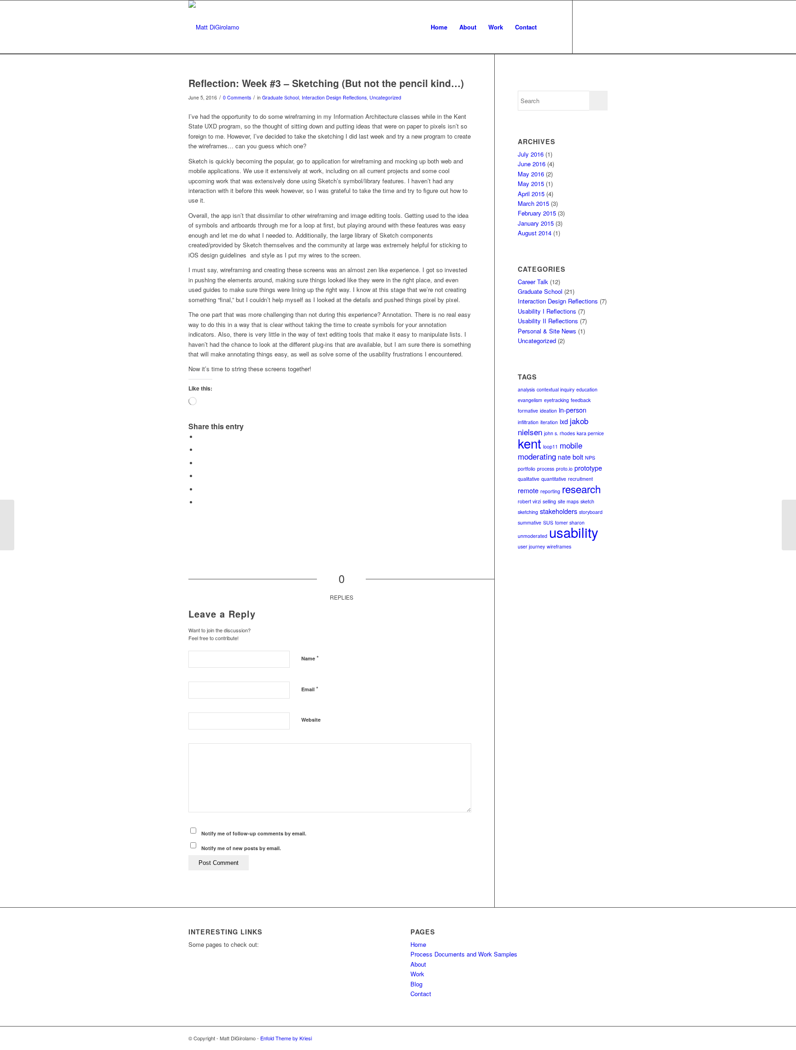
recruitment (580, 478)
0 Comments (237, 97)
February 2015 (537, 213)
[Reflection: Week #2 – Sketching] (7, 525)
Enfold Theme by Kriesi (286, 1038)
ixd (564, 421)
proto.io (564, 468)
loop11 (550, 446)
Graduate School (280, 97)
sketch (587, 501)
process (545, 468)
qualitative (528, 478)
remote (528, 490)
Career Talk (533, 281)
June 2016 (531, 163)
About (418, 964)
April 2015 (531, 193)
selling (549, 501)
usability (573, 532)
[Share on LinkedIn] (200, 463)
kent (529, 443)
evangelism (530, 400)
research (581, 488)
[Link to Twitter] (587, 27)
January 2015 (536, 223)
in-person (572, 409)
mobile (571, 445)
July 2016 (531, 154)
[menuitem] (439, 27)
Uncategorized (385, 97)
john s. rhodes (559, 433)
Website (311, 719)
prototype (588, 467)
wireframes (559, 546)
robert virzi (529, 501)
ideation (548, 410)
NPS (590, 457)
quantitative (553, 478)
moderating (537, 456)
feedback (581, 400)
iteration (549, 422)
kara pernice (590, 433)
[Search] (552, 27)
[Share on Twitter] (200, 449)
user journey (531, 546)
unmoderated (532, 535)
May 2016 (531, 173)
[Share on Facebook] (200, 436)
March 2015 (533, 203)
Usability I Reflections (547, 311)
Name (310, 657)
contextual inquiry (555, 389)
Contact (420, 993)
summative (529, 522)
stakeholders (558, 511)
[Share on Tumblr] (200, 476)
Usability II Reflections (548, 320)
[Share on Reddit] (200, 489)
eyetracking (556, 400)
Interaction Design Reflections (334, 97)
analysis (526, 389)
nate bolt (570, 456)
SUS (548, 522)
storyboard (591, 511)
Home (418, 944)
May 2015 (531, 183)
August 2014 (534, 232)
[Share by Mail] (200, 502)
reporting (550, 491)
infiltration (528, 422)
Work (417, 973)
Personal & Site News (547, 331)
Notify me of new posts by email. (241, 848)
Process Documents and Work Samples (463, 954)
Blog (416, 984)
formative (528, 410)
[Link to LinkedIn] (601, 27)
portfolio (526, 468)
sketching (528, 511)
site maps (568, 501)
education (586, 389)
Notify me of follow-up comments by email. (253, 833)
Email (309, 688)
